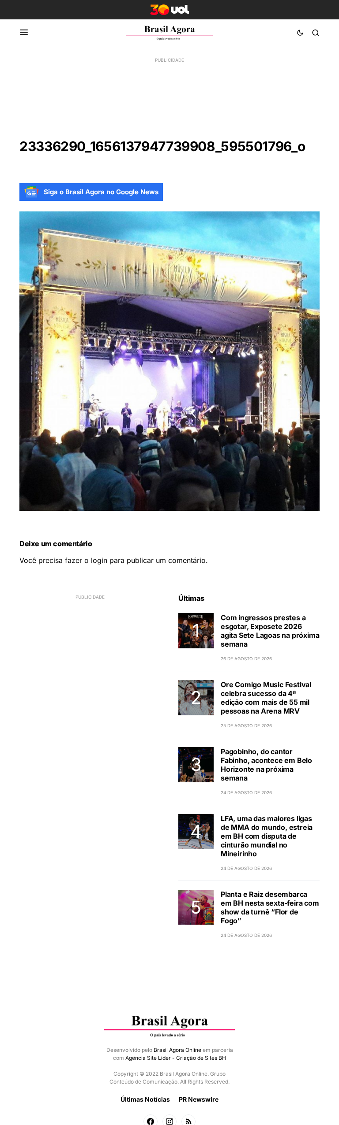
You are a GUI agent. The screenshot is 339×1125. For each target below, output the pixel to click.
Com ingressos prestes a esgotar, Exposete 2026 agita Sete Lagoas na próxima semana (270, 630)
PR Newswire (198, 1099)
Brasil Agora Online (177, 1050)
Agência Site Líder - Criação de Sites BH (175, 1058)
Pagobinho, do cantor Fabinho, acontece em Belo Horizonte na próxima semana (266, 764)
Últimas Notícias (145, 1099)
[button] (24, 32)
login (99, 560)
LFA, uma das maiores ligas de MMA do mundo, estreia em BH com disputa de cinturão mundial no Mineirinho (267, 836)
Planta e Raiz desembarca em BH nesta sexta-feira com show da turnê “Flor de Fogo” (270, 907)
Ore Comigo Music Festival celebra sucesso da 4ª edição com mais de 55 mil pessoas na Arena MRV (266, 697)
